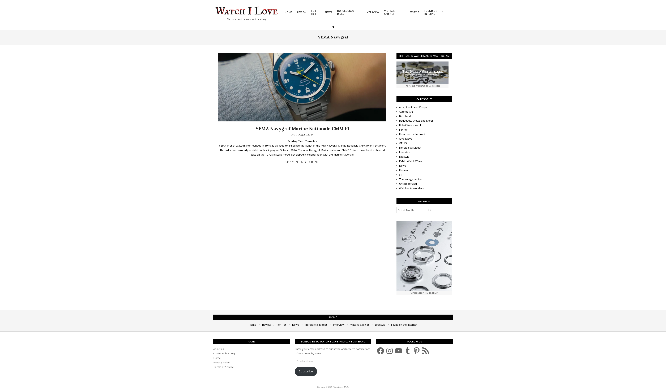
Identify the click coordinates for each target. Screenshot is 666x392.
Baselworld (405, 116)
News (402, 165)
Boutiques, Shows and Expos (416, 120)
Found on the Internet (412, 134)
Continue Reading (302, 162)
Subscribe (306, 371)
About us (218, 349)
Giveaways (405, 138)
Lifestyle (404, 156)
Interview (405, 152)
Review (403, 170)
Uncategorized (408, 183)
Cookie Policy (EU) (224, 353)
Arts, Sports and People (413, 107)
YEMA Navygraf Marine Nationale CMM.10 (302, 128)
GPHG (403, 143)
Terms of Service (223, 367)
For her (403, 129)
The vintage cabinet (411, 179)
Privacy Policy (221, 362)
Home (217, 358)
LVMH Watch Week (410, 161)
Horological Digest (410, 147)
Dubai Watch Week (410, 125)
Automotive (406, 111)
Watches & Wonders (411, 188)
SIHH (402, 174)
